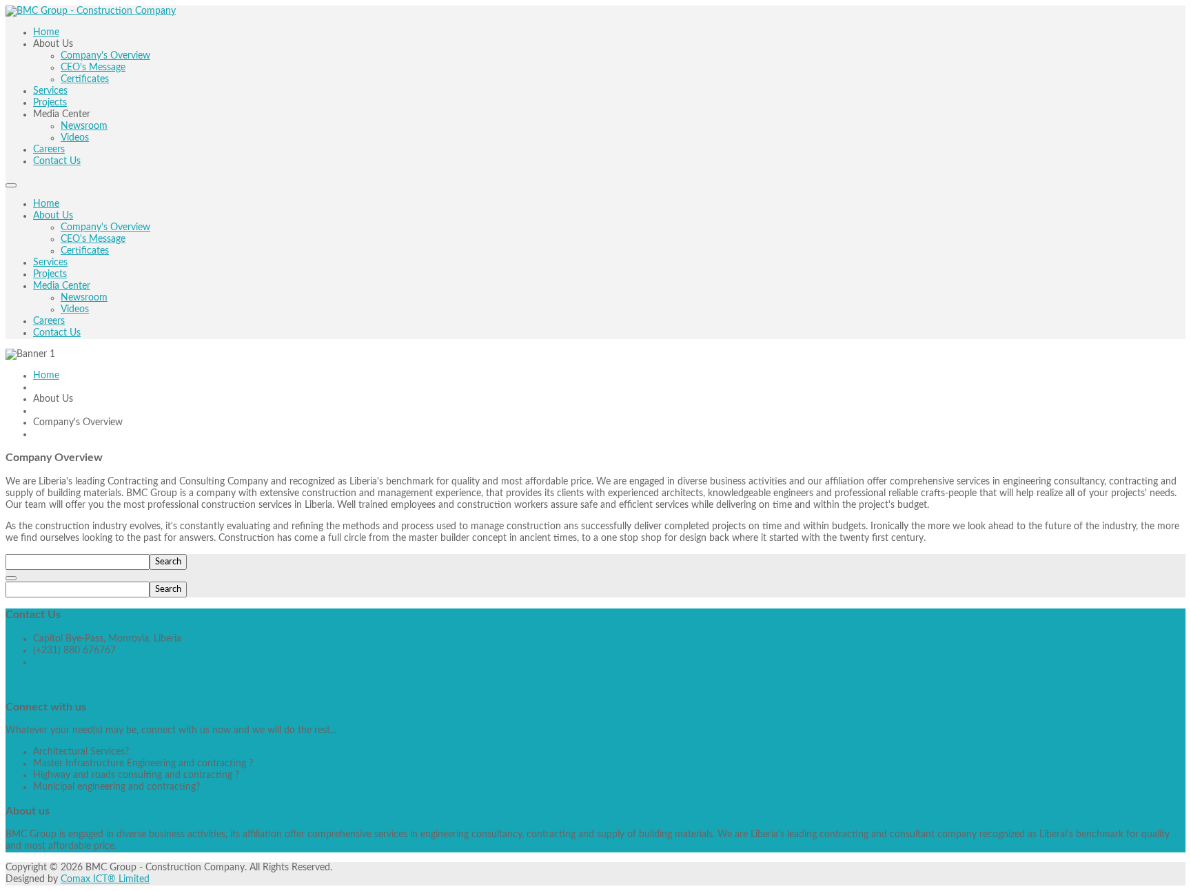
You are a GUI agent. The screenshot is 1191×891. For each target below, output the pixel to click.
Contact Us (57, 333)
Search (168, 561)
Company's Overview (105, 227)
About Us (53, 216)
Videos (75, 309)
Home (46, 204)
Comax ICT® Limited (105, 879)
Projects (50, 274)
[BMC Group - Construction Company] (91, 11)
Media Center (61, 286)
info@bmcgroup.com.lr (81, 662)
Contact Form (35, 683)
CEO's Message (93, 239)
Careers (49, 321)
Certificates (85, 251)
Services (50, 262)
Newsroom (84, 298)
